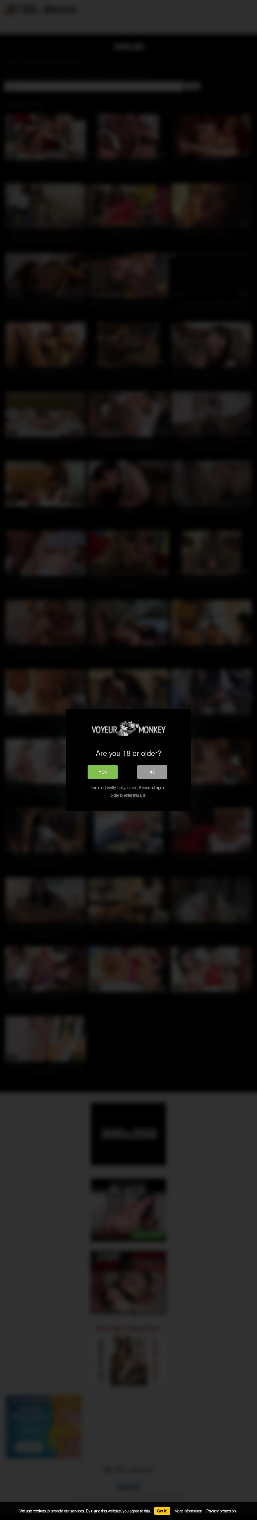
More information (188, 1511)
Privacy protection (221, 1511)
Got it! (162, 1511)
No (152, 772)
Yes (103, 772)
